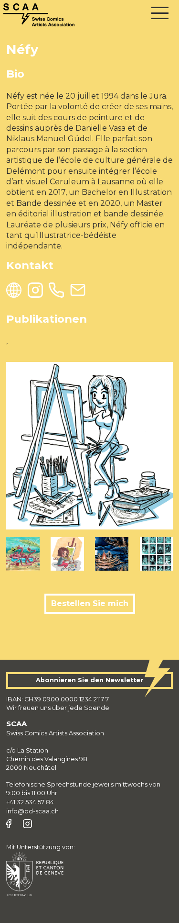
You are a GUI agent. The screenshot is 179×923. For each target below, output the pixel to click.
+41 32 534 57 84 (30, 802)
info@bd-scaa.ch (32, 811)
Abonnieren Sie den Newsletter (89, 680)
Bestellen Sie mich (89, 603)
